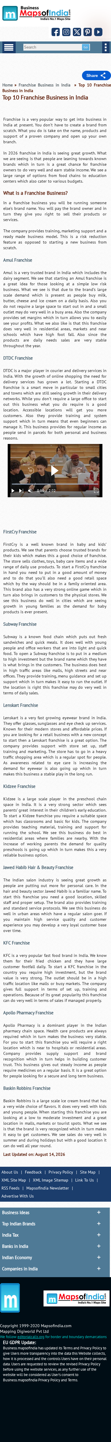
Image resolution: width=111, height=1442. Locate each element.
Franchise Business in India (45, 85)
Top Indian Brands (18, 1224)
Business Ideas (15, 1212)
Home (7, 85)
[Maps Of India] (36, 19)
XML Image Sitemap (50, 1180)
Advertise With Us (17, 1196)
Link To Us (84, 1180)
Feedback (33, 1172)
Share (92, 75)
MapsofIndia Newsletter (47, 1188)
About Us (9, 1172)
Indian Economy (17, 1257)
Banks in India (15, 1246)
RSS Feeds (10, 1188)
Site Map (88, 1172)
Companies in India (20, 1269)
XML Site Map (13, 1180)
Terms (72, 1380)
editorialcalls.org (30, 1337)
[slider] (55, 484)
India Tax (10, 1235)
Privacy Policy (61, 1172)
